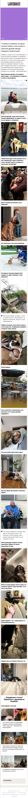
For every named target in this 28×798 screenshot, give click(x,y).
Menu (3, 38)
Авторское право (22, 792)
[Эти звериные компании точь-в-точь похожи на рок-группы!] (14, 761)
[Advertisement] (14, 22)
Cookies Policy (14, 796)
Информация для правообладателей (10, 794)
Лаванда (10, 790)
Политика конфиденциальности (9, 792)
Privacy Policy (23, 794)
